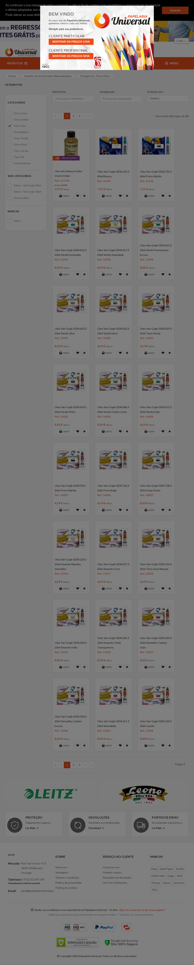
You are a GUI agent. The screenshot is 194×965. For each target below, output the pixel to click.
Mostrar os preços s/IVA (71, 56)
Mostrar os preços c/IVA (71, 41)
